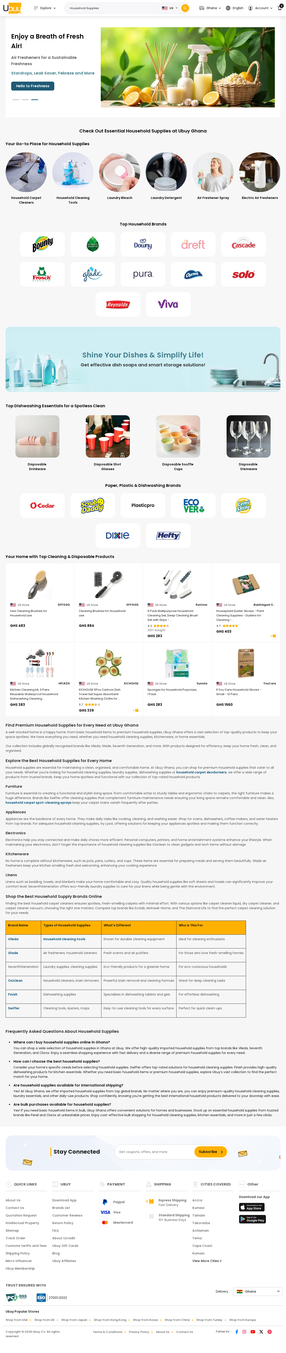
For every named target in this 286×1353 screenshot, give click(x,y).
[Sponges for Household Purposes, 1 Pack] (177, 663)
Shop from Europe (242, 1320)
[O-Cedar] (42, 505)
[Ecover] (193, 505)
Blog (56, 1253)
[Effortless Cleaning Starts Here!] (188, 67)
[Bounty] (42, 244)
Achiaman (200, 1230)
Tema (197, 1238)
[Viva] (168, 304)
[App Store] (252, 1208)
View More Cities (206, 1261)
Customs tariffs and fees (26, 1246)
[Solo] (243, 274)
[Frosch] (42, 274)
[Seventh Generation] (92, 244)
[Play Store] (252, 1220)
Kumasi (198, 1208)
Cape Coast (202, 1246)
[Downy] (143, 244)
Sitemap (12, 1230)
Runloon (201, 605)
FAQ (55, 1230)
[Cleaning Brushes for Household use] (109, 584)
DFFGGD (64, 605)
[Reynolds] (118, 304)
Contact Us (15, 1208)
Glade (13, 953)
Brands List (61, 1208)
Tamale (198, 1215)
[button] (210, 8)
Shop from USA (17, 1320)
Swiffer (14, 1008)
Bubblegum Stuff (265, 605)
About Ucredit (63, 1238)
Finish (12, 994)
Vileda (13, 939)
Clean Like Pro (29, 86)
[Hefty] (168, 535)
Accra (197, 1200)
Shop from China (177, 1320)
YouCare (269, 683)
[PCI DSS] (16, 1298)
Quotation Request (21, 1215)
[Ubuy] (12, 8)
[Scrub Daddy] (92, 505)
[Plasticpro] (143, 505)
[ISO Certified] (49, 1297)
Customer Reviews (67, 1215)
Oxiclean (15, 980)
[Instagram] (245, 1332)
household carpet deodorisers (201, 772)
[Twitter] (262, 1332)
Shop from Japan (74, 1320)
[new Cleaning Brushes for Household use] (40, 584)
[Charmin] (193, 274)
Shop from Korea (145, 1320)
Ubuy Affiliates (64, 1261)
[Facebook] (237, 1332)
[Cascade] (243, 244)
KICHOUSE (131, 683)
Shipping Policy (18, 1253)
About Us (13, 1200)
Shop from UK (44, 1320)
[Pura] (143, 274)
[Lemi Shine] (243, 505)
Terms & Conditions (107, 1332)
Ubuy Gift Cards (65, 1246)
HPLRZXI (64, 683)
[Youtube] (253, 1332)
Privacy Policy (139, 1332)
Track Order (15, 1238)
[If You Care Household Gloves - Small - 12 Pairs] (246, 663)
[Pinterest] (269, 1332)
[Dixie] (118, 535)
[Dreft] (193, 244)
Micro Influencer (19, 1261)
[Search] (185, 8)
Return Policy (62, 1223)
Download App (64, 1200)
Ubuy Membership (20, 1268)
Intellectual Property (22, 1223)
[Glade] (92, 274)
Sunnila (202, 683)
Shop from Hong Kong (110, 1320)
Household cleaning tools (64, 939)
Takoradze (201, 1223)
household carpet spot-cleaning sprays (39, 802)
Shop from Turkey (209, 1320)
